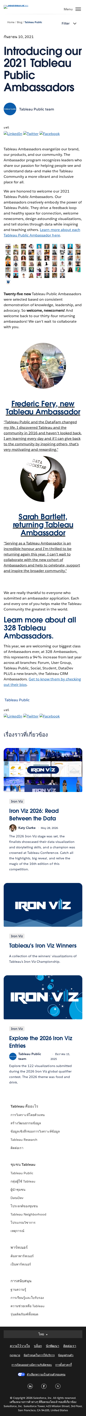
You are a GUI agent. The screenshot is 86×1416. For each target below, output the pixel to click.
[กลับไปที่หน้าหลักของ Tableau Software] (20, 5)
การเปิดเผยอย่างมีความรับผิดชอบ (31, 1365)
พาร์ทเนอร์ (19, 1247)
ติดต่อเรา (17, 1148)
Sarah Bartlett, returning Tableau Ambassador (43, 524)
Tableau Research (24, 1140)
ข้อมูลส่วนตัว (65, 1355)
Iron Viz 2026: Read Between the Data (34, 814)
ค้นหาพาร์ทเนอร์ (22, 1256)
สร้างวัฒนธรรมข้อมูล (26, 1123)
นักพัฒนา (52, 1346)
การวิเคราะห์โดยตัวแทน (28, 1115)
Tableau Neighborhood (28, 1214)
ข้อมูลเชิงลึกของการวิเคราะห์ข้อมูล (35, 1131)
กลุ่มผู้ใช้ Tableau (23, 1181)
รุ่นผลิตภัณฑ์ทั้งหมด (24, 1314)
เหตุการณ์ (17, 1231)
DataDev (17, 1198)
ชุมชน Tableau (23, 1164)
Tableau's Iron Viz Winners (43, 945)
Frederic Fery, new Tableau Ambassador (43, 407)
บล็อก (38, 1346)
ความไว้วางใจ (20, 1346)
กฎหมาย (15, 1355)
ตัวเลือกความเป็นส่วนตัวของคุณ (46, 1374)
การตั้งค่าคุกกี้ (63, 1365)
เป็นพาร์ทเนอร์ (21, 1264)
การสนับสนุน (21, 1281)
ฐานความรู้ (18, 1289)
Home (10, 22)
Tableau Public (33, 22)
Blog (19, 22)
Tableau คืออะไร (24, 1106)
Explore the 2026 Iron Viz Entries (40, 1042)
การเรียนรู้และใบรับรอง (27, 1298)
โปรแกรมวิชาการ (23, 1223)
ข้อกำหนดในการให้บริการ (39, 1355)
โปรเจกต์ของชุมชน (24, 1206)
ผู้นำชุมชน (18, 1190)
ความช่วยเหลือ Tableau (27, 1306)
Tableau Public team (36, 109)
